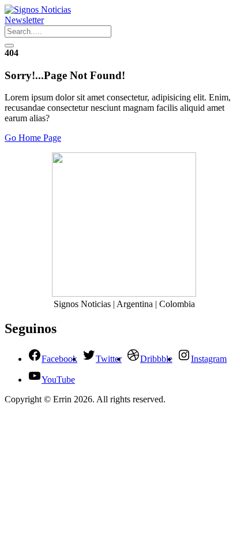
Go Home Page (33, 138)
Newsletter (24, 20)
